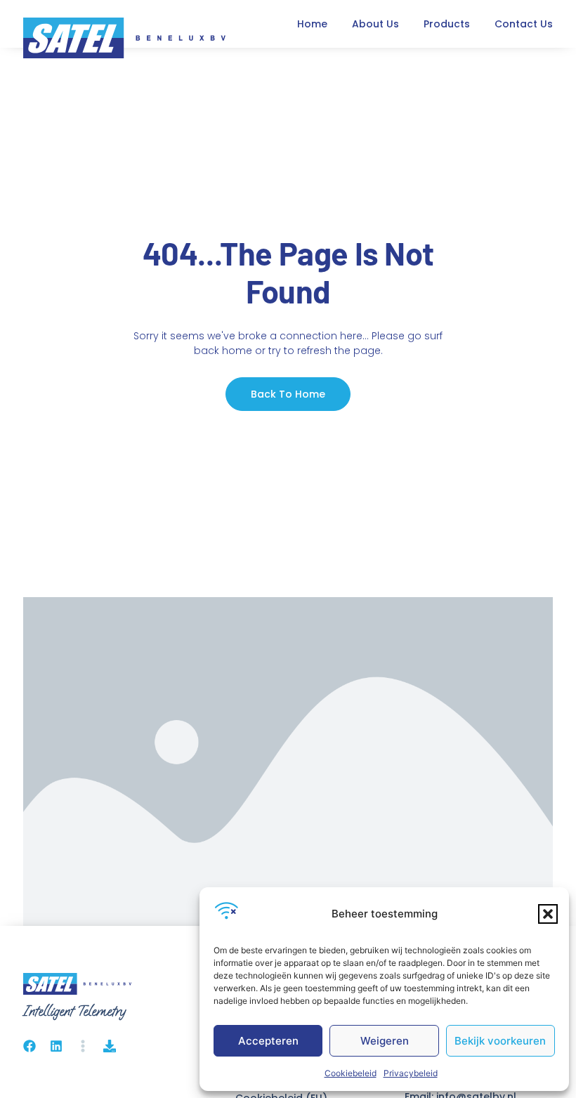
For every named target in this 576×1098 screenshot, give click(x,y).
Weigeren (384, 1040)
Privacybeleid (411, 1073)
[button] (548, 914)
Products (447, 24)
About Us (375, 24)
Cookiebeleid (351, 1073)
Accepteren (268, 1040)
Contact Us (524, 24)
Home (312, 24)
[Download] (109, 1046)
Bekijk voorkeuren (500, 1040)
